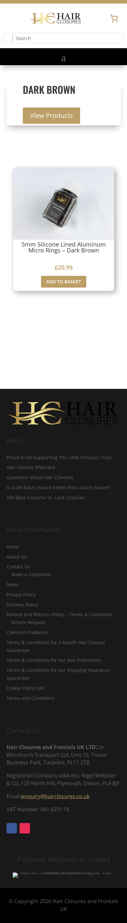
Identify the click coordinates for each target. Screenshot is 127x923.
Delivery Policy (22, 605)
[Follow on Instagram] (21, 18)
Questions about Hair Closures (40, 477)
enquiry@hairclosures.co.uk (55, 796)
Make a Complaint (31, 574)
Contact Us (18, 566)
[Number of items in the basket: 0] (114, 18)
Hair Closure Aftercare (31, 467)
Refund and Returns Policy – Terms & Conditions (59, 614)
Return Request (28, 622)
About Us (16, 557)
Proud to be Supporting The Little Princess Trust (59, 457)
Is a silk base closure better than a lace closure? (59, 487)
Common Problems (27, 632)
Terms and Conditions (31, 698)
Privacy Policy (21, 594)
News (13, 584)
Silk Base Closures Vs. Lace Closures (46, 497)
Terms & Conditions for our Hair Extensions (54, 660)
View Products (51, 115)
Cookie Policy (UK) (26, 688)
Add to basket (63, 281)
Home (13, 547)
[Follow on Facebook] (8, 18)
